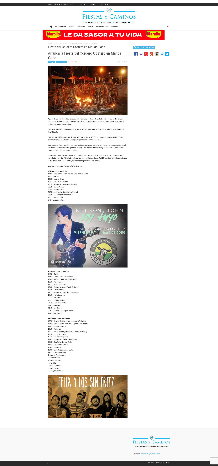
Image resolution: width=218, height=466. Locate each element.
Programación (60, 27)
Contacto (104, 4)
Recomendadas (102, 27)
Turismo (114, 27)
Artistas (72, 27)
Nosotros (82, 4)
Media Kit (93, 4)
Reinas (90, 27)
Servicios (81, 27)
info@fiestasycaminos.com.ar (150, 454)
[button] (167, 26)
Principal (51, 62)
